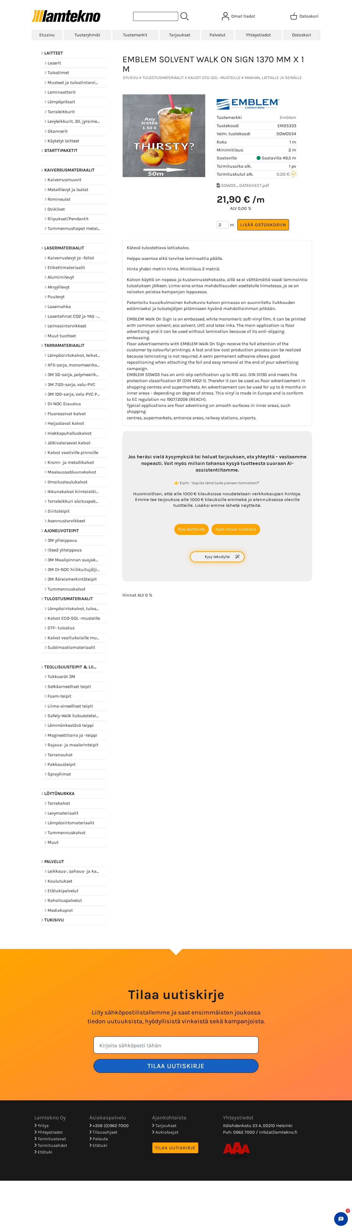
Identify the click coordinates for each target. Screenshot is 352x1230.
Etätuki (45, 1152)
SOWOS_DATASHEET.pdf (245, 185)
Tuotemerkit (135, 34)
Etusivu (47, 34)
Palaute (100, 1138)
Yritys (43, 1125)
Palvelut (218, 34)
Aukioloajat (166, 1132)
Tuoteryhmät (87, 34)
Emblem (288, 117)
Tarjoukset (179, 34)
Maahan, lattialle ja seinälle (273, 77)
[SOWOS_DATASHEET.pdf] (218, 185)
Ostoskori (301, 34)
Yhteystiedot (258, 34)
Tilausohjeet (104, 1132)
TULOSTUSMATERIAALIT (163, 77)
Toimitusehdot (52, 1145)
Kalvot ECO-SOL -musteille (214, 77)
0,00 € (284, 174)
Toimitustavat (51, 1138)
